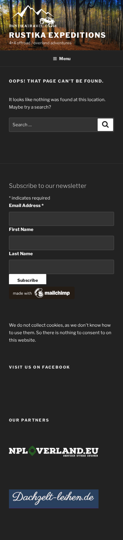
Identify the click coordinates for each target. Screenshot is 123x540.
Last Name (21, 253)
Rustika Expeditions (57, 35)
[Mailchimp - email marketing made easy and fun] (42, 297)
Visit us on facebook (39, 367)
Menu (64, 58)
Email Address (26, 205)
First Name (21, 229)
